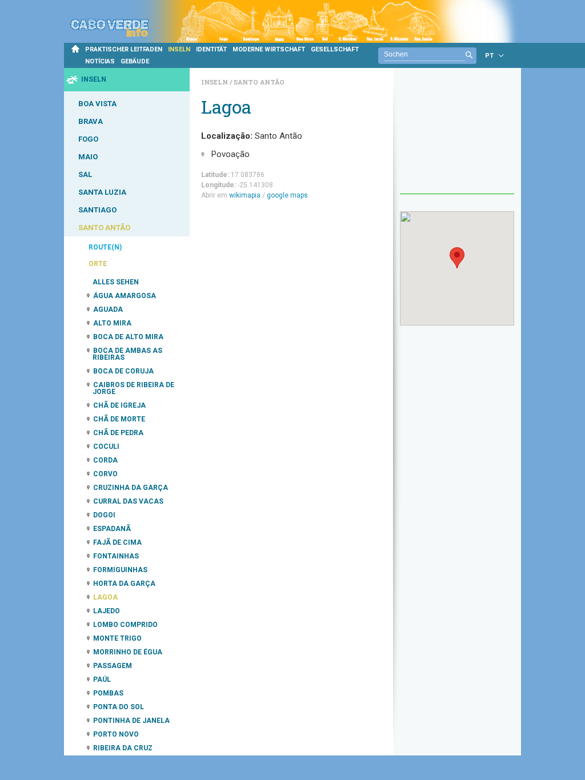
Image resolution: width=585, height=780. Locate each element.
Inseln (215, 82)
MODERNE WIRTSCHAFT (269, 49)
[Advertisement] (457, 136)
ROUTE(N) (105, 247)
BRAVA (90, 121)
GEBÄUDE (135, 61)
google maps (287, 195)
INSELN (179, 49)
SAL (85, 174)
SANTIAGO (97, 210)
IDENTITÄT (211, 49)
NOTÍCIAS (100, 61)
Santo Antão (259, 82)
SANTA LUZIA (102, 192)
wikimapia (245, 195)
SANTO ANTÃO (104, 227)
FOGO (88, 139)
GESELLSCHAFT (335, 49)
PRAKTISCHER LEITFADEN (123, 49)
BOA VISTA (97, 103)
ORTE (98, 264)
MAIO (88, 156)
